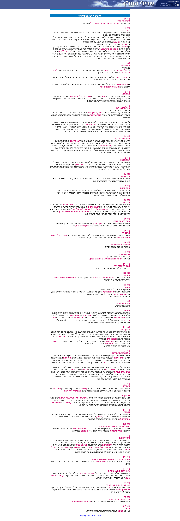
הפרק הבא (96, 515)
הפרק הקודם (84, 515)
